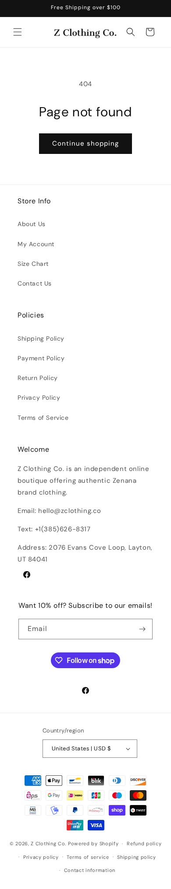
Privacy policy (41, 857)
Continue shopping (85, 143)
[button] (17, 32)
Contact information (89, 870)
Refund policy (144, 843)
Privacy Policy (39, 397)
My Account (36, 244)
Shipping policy (136, 857)
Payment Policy (41, 358)
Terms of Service (43, 418)
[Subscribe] (142, 629)
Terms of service (88, 857)
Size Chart (33, 264)
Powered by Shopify (93, 843)
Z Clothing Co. (48, 843)
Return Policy (38, 378)
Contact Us (35, 283)
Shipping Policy (41, 338)
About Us (32, 224)
